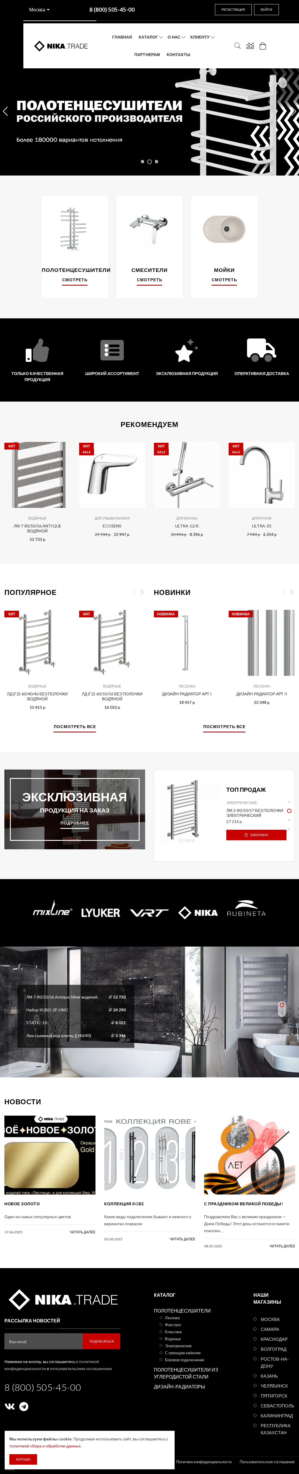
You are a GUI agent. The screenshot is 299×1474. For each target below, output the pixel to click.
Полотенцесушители (182, 1310)
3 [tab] (289, 820)
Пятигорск (274, 1395)
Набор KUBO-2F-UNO (47, 1009)
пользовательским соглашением (81, 1368)
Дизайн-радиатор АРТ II (261, 693)
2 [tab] (289, 811)
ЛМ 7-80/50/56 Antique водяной (37, 528)
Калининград (277, 1415)
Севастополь (277, 1405)
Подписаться (101, 1341)
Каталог (148, 36)
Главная (122, 36)
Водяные (37, 518)
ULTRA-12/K (187, 525)
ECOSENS (112, 525)
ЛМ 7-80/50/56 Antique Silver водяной (62, 996)
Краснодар (274, 1339)
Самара (270, 1329)
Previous (12, 487)
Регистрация (233, 9)
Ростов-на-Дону (275, 1362)
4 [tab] (289, 829)
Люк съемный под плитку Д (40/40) (58, 1035)
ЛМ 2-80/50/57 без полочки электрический (254, 813)
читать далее (82, 1232)
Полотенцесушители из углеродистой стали (186, 1373)
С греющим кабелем (183, 1352)
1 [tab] (289, 802)
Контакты (178, 54)
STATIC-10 (36, 1022)
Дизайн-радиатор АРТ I (187, 693)
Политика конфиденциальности (204, 1461)
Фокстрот (173, 1324)
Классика (173, 1331)
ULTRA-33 (261, 525)
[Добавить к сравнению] (62, 446)
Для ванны (186, 518)
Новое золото (22, 1203)
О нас (174, 36)
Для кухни (262, 518)
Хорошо (23, 1459)
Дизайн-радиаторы (179, 1386)
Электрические (241, 803)
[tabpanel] (224, 811)
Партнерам (147, 54)
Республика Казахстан (276, 1429)
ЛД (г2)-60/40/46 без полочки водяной (37, 696)
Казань (269, 1375)
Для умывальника (112, 518)
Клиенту (200, 36)
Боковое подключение (184, 1359)
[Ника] (62, 1298)
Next (286, 487)
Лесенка (187, 686)
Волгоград (273, 1349)
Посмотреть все (75, 727)
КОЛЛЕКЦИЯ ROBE (124, 1203)
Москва (37, 9)
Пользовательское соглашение (267, 1461)
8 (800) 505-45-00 (42, 1387)
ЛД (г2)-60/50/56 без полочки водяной (112, 696)
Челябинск (274, 1385)
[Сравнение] (250, 46)
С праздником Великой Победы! (243, 1203)
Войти (266, 9)
